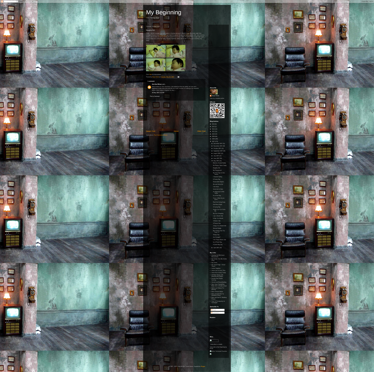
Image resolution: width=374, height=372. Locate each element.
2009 (213, 136)
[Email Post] (178, 77)
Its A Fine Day (217, 195)
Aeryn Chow (215, 95)
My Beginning (163, 12)
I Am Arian (216, 186)
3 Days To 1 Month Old (219, 225)
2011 (213, 131)
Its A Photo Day (217, 242)
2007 (213, 141)
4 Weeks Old (216, 221)
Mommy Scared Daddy (219, 163)
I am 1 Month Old (218, 216)
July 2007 (216, 156)
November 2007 (218, 146)
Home (176, 131)
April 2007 (216, 247)
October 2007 (217, 148)
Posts (214, 310)
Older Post (201, 131)
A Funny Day (216, 179)
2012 (213, 129)
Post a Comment (155, 96)
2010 (213, 134)
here (150, 74)
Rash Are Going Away (219, 202)
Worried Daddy (217, 228)
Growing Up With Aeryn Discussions (217, 255)
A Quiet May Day (218, 244)
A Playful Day (217, 223)
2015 (213, 126)
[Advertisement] (175, 115)
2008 (213, 139)
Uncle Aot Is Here (218, 189)
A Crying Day (216, 207)
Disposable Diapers (218, 181)
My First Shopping (218, 213)
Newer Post (150, 131)
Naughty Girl (216, 168)
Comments (215, 312)
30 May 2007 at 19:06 (158, 92)
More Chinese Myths (217, 291)
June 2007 (216, 158)
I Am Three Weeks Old (219, 239)
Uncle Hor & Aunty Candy (218, 272)
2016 (213, 124)
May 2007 (216, 161)
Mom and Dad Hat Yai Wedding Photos (217, 294)
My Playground (217, 170)
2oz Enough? (216, 237)
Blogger (203, 366)
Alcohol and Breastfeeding (218, 282)
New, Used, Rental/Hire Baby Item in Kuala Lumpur (219, 285)
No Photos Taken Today (220, 165)
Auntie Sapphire (215, 268)
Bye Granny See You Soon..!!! (219, 231)
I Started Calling (217, 176)
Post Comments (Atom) (160, 135)
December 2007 (218, 143)
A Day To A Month (218, 218)
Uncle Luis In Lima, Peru (218, 270)
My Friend (214, 262)
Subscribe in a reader (216, 344)
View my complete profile (217, 98)
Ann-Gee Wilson (157, 84)
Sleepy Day (216, 234)
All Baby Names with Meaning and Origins (217, 275)
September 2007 (218, 151)
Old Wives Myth (217, 204)
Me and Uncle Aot (218, 184)
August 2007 (217, 153)
